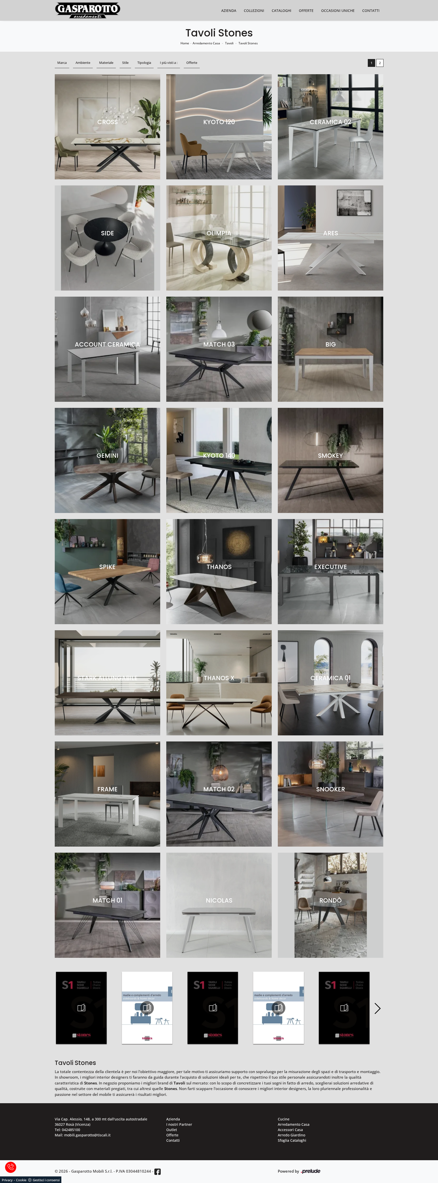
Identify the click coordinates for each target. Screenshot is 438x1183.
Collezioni (254, 10)
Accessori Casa (290, 1129)
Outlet (171, 1129)
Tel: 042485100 (67, 1129)
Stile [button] (125, 62)
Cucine (283, 1119)
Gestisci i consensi (46, 1180)
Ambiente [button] (83, 62)
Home (184, 43)
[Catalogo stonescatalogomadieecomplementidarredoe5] (147, 1008)
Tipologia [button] (144, 62)
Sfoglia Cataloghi (292, 1140)
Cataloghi (281, 10)
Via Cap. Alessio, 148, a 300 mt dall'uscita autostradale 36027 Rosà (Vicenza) (101, 1122)
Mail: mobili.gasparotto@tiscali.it (83, 1135)
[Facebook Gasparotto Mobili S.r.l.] (157, 1171)
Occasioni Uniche (338, 10)
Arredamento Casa (206, 43)
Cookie (21, 1180)
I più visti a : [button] (168, 62)
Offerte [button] (191, 62)
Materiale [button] (106, 62)
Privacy (7, 1180)
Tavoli (229, 43)
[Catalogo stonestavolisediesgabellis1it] (81, 1008)
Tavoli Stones (248, 43)
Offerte (306, 10)
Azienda (228, 10)
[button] (377, 1008)
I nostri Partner (179, 1124)
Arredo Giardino (291, 1135)
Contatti (370, 10)
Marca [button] (62, 62)
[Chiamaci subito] (10, 1167)
